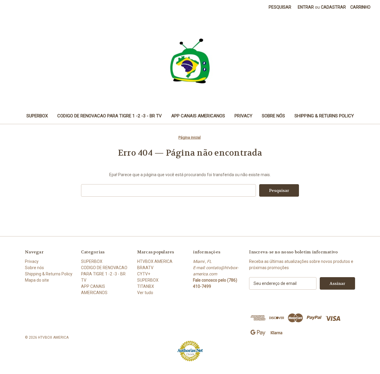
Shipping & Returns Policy (324, 116)
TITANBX (145, 286)
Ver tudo (145, 292)
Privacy (243, 116)
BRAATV (145, 267)
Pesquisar (280, 7)
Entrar (306, 7)
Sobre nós (273, 116)
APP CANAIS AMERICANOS (198, 116)
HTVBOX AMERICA (154, 261)
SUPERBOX (37, 116)
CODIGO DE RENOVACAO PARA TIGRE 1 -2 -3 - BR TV (109, 116)
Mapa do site (37, 280)
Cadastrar (333, 7)
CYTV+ (143, 274)
